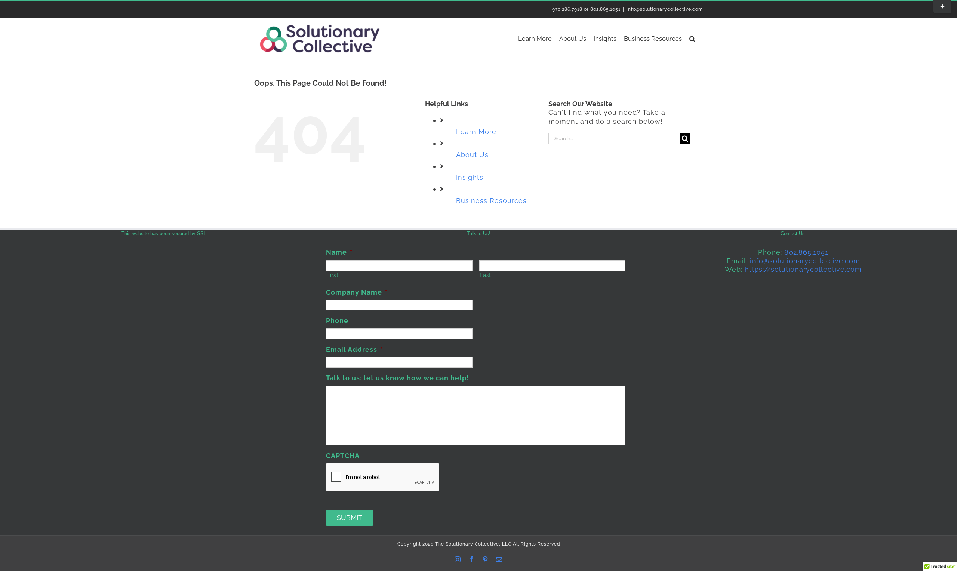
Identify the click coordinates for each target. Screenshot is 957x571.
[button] (692, 38)
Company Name (357, 292)
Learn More (476, 132)
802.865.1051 (806, 252)
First (332, 275)
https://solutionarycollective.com (803, 269)
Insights (469, 177)
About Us (472, 155)
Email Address (354, 349)
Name (339, 252)
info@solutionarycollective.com (665, 9)
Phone (337, 321)
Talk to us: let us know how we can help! (397, 378)
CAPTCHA (343, 456)
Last (486, 275)
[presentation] (383, 477)
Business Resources (491, 201)
